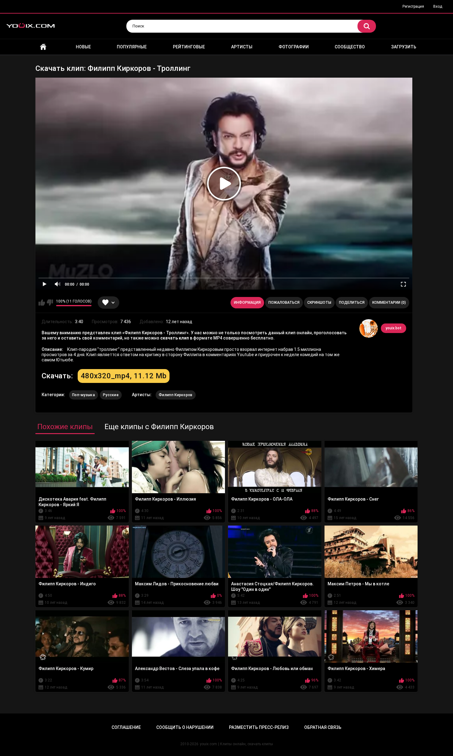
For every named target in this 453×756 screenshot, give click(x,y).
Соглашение (126, 727)
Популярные (132, 46)
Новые (83, 46)
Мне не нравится (50, 302)
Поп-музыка (83, 395)
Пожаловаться (284, 302)
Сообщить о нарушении (185, 727)
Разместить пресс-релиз (259, 727)
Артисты (241, 46)
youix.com (208, 744)
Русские (111, 395)
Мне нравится (42, 302)
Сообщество (350, 46)
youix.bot (394, 328)
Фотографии (294, 46)
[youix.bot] (368, 328)
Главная (43, 47)
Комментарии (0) (389, 302)
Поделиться (352, 302)
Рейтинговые (189, 46)
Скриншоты (319, 302)
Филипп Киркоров (176, 395)
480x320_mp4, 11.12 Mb (123, 376)
